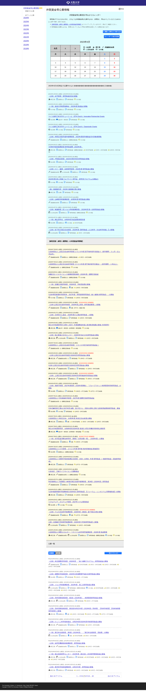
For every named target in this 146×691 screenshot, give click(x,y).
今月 (55, 48)
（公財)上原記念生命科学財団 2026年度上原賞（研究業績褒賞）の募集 (74, 304)
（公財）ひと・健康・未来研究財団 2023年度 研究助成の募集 (71, 169)
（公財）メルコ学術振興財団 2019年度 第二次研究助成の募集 (71, 585)
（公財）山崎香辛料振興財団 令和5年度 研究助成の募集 (69, 199)
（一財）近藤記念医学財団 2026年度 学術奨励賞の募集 (69, 284)
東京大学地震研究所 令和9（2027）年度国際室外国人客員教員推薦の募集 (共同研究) (78, 325)
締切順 (58, 553)
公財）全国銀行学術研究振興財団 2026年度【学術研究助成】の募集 (73, 522)
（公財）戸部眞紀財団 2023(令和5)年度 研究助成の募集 (68, 159)
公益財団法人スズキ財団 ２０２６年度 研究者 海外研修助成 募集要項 (73, 449)
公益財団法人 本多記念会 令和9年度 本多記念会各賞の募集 (70, 418)
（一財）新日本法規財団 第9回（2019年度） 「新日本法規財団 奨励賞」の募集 (78, 632)
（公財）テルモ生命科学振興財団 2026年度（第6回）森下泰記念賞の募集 (75, 512)
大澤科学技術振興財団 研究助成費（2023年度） (65, 147)
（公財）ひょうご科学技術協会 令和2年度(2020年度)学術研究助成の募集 (75, 622)
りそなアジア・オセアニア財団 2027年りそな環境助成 (68, 502)
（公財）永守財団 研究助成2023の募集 (62, 96)
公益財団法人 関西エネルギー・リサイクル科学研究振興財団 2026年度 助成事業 (77, 532)
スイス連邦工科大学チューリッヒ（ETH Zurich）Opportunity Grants (72, 126)
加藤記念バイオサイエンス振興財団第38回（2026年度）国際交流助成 (73, 274)
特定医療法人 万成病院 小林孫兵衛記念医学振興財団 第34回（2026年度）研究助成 (78, 481)
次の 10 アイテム (114, 676)
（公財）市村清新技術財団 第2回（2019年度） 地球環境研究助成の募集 (75, 598)
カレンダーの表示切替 (111, 36)
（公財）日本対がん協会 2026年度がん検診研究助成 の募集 (71, 315)
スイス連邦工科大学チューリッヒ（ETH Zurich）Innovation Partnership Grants (76, 116)
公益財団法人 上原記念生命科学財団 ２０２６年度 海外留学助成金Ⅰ (73, 345)
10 (89, 676)
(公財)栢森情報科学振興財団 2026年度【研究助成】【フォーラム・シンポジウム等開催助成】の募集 (84, 492)
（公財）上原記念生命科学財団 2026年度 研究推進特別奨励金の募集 (73, 375)
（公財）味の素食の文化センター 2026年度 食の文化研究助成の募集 (73, 335)
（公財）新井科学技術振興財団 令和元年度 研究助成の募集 (70, 667)
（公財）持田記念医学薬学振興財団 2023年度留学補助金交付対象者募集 (75, 137)
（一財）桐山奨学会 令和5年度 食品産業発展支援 (66, 219)
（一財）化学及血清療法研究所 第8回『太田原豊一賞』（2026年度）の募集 (76, 438)
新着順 (51, 553)
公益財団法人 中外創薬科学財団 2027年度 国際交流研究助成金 (71, 398)
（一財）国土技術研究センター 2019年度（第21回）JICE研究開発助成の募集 (76, 654)
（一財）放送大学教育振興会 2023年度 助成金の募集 (68, 106)
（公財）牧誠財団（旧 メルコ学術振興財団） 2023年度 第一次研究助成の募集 (76, 209)
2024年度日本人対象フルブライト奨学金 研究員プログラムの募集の (73, 179)
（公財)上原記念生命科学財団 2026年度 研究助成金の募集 (69, 355)
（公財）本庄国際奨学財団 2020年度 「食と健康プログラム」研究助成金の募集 (78, 561)
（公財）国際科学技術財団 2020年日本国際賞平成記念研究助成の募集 (74, 574)
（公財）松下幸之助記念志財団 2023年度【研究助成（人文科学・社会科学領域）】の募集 (81, 230)
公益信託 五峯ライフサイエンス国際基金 (63, 471)
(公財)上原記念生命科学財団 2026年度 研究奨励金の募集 (68, 365)
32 (93, 676)
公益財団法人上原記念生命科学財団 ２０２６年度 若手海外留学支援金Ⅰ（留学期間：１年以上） (83, 264)
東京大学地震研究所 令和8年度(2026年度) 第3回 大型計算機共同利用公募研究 (76, 428)
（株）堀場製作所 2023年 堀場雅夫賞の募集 (64, 189)
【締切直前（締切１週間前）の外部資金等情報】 (66, 24)
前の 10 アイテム (56, 676)
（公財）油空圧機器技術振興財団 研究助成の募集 (66, 643)
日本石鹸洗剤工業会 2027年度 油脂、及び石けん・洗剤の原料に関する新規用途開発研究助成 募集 (84, 408)
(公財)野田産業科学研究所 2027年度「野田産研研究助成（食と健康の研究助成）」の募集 (81, 294)
